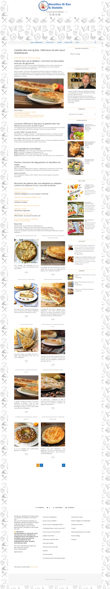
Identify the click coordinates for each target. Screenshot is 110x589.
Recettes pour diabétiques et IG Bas (24, 516)
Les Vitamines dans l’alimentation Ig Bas (54, 558)
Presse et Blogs (75, 535)
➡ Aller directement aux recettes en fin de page (27, 58)
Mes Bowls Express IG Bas (89, 203)
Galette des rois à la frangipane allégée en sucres (27, 197)
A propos (73, 539)
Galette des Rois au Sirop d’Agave (53, 279)
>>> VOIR (87, 131)
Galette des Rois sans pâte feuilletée (26, 235)
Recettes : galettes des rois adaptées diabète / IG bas (28, 117)
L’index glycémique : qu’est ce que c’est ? (54, 528)
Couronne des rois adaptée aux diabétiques (26, 219)
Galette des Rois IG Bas (26, 324)
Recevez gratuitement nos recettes (80, 532)
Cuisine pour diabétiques (50, 517)
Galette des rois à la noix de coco (23, 214)
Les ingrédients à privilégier (21, 113)
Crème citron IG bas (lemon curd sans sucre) (85, 275)
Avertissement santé (20, 543)
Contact (73, 528)
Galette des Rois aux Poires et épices (53, 369)
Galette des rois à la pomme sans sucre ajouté (27, 205)
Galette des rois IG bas (20, 192)
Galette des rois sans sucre (21, 200)
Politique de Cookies (77, 524)
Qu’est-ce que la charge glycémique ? (53, 524)
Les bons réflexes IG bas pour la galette (25, 112)
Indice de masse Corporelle (50, 547)
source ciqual (34, 567)
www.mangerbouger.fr (20, 549)
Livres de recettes (47, 554)
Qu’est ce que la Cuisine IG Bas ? (52, 532)
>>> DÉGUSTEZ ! (78, 277)
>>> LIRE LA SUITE (78, 254)
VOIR (26, 272)
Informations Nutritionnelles (50, 539)
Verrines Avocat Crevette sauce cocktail (89, 161)
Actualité (45, 550)
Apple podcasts (18, 552)
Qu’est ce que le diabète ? (50, 521)
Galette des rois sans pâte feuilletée (24, 189)
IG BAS (59, 42)
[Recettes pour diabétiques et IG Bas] (55, 8)
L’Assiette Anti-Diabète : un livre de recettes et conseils (90, 186)
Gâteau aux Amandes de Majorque (84, 289)
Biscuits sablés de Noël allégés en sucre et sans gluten (90, 143)
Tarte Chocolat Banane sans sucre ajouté (83, 282)
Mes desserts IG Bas (89, 220)
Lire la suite (71, 102)
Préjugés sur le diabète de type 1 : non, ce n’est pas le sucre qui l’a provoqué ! (85, 257)
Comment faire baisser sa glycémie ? (84, 245)
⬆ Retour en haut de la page (22, 220)
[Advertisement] (55, 29)
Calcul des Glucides (48, 543)
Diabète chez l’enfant (48, 535)
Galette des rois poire (20, 209)
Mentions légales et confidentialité (80, 521)
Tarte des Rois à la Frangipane (26, 279)
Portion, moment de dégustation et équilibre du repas (29, 115)
